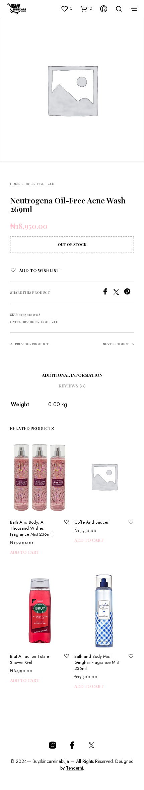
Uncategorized (40, 183)
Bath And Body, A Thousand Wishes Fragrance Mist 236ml (31, 528)
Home (15, 183)
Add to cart (24, 552)
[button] (66, 8)
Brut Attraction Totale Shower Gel (29, 659)
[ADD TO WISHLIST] (67, 522)
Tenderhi (74, 768)
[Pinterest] (129, 293)
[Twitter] (119, 293)
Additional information (72, 375)
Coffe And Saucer (91, 522)
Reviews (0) (72, 385)
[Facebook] (108, 293)
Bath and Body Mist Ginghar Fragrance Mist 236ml (96, 662)
